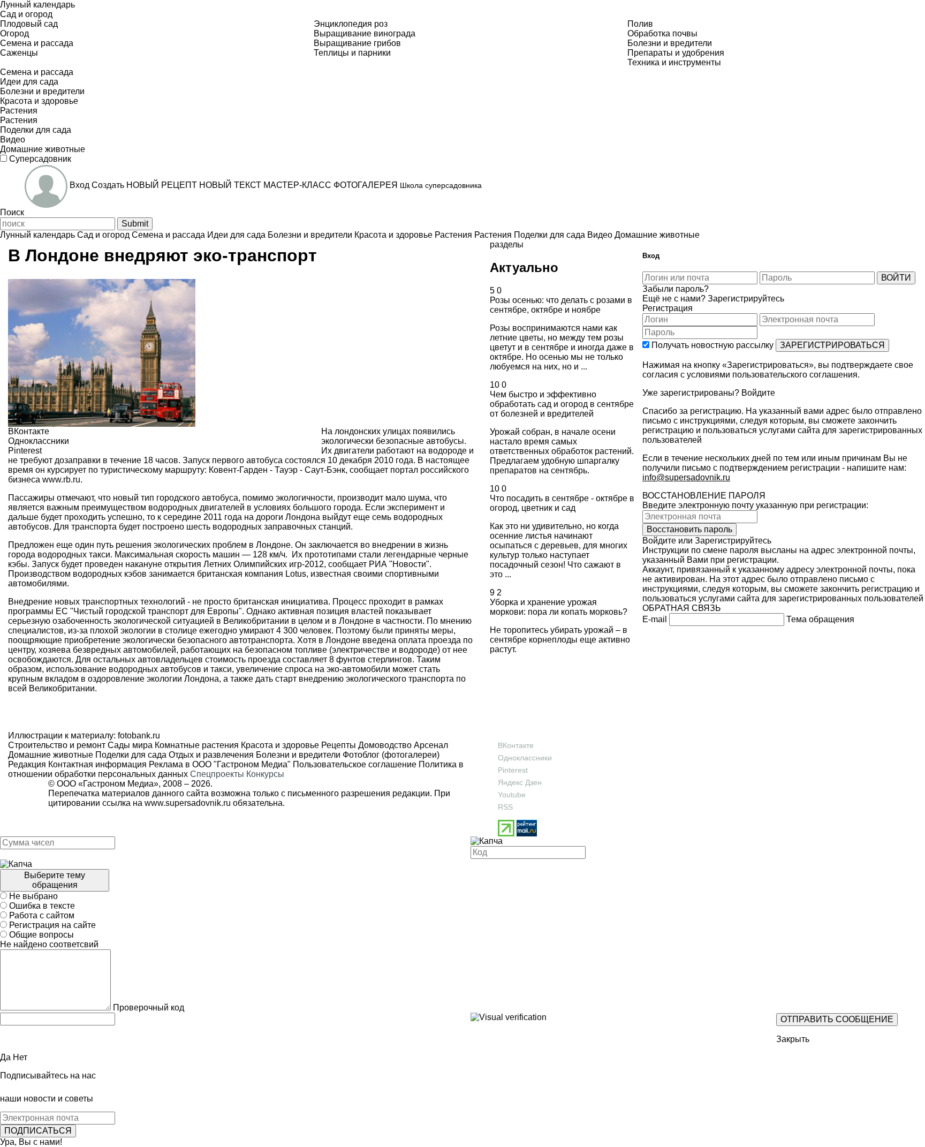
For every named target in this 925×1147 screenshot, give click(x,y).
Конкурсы (265, 774)
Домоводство (384, 745)
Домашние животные (50, 754)
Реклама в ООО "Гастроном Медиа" (220, 764)
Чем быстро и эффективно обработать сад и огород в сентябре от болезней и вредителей (562, 404)
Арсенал (430, 745)
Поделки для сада (129, 754)
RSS (505, 807)
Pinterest (513, 770)
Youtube (512, 794)
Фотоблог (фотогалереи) (389, 754)
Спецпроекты (217, 774)
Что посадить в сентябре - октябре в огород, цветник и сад (562, 503)
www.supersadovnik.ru (188, 803)
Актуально (524, 267)
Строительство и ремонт (56, 745)
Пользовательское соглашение (354, 764)
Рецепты (337, 745)
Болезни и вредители (297, 754)
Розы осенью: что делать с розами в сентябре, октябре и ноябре (561, 305)
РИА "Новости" (399, 564)
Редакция (27, 764)
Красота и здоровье (279, 745)
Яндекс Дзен (520, 782)
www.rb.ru (61, 479)
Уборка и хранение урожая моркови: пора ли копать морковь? (558, 607)
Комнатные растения (196, 745)
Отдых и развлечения (210, 754)
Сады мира (129, 745)
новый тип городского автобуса (175, 497)
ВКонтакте (516, 745)
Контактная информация (97, 764)
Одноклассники (525, 757)
